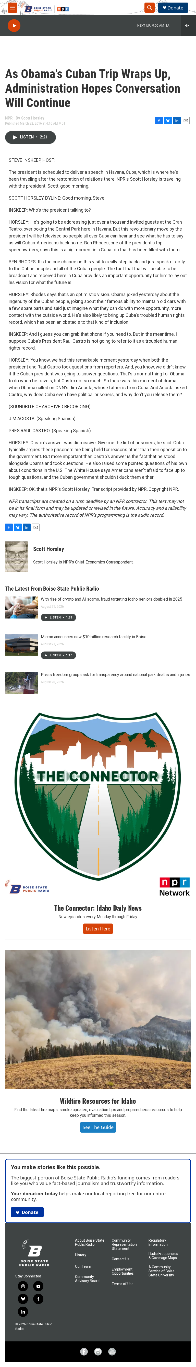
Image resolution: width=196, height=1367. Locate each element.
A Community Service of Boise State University (162, 1271)
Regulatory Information (158, 1242)
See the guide (98, 1127)
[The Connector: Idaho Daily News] (98, 804)
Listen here (98, 929)
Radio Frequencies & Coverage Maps (163, 1256)
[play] (14, 26)
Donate (175, 7)
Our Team (83, 1266)
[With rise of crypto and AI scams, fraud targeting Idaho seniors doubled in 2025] (21, 607)
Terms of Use (122, 1284)
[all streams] (188, 25)
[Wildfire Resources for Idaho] (98, 1019)
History (80, 1255)
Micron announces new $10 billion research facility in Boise (93, 636)
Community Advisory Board (87, 1279)
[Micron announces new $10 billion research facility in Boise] (21, 645)
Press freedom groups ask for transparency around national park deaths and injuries (115, 674)
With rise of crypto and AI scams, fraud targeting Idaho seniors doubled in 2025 (111, 599)
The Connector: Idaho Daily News (98, 908)
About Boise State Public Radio (89, 1242)
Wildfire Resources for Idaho (98, 1101)
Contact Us (120, 1259)
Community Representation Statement (124, 1245)
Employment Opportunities (123, 1271)
